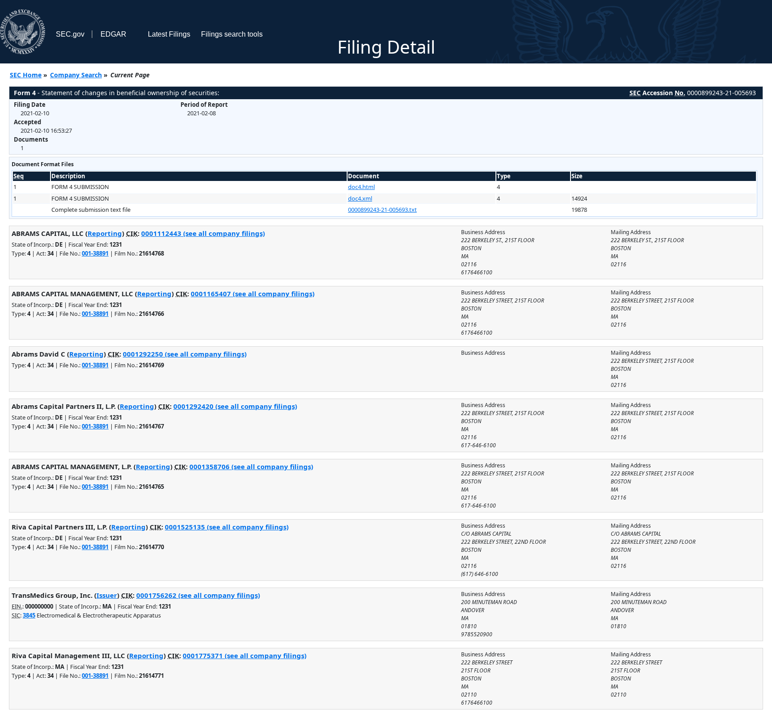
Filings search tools (232, 34)
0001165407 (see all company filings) (253, 293)
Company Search (76, 75)
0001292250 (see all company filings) (185, 353)
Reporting (105, 233)
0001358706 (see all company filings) (251, 466)
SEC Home (26, 75)
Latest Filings (169, 34)
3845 (29, 615)
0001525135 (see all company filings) (227, 526)
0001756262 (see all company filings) (198, 595)
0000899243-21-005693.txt (382, 210)
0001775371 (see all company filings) (244, 655)
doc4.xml (360, 198)
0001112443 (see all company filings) (203, 233)
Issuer (106, 595)
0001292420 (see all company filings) (235, 406)
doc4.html (361, 187)
